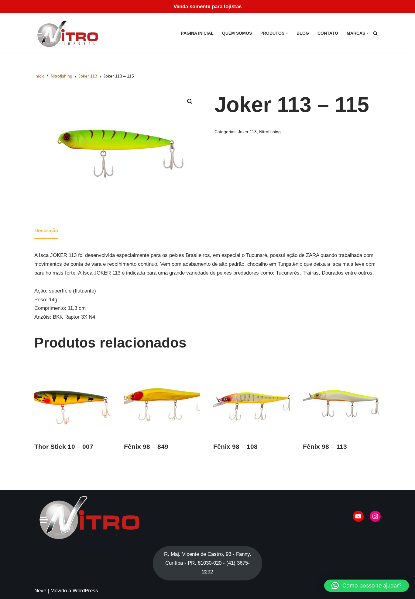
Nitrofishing (61, 76)
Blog (303, 33)
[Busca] (375, 33)
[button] (287, 33)
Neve (40, 591)
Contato (327, 33)
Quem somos (237, 33)
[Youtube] (358, 516)
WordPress (85, 591)
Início (39, 76)
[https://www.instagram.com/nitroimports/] (375, 516)
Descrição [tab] (46, 231)
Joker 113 (87, 76)
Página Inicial (197, 33)
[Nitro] (69, 33)
